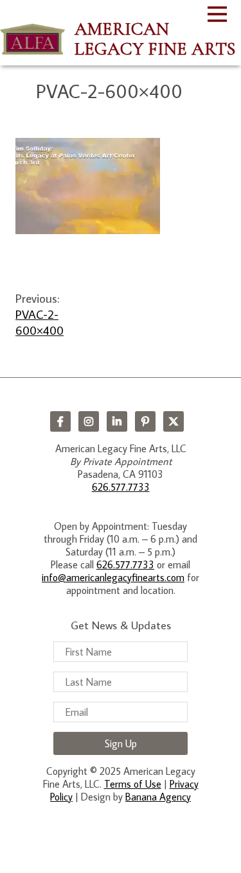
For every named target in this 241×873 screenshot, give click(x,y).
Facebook (60, 421)
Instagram (88, 421)
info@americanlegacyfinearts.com (113, 577)
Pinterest (145, 421)
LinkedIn (117, 421)
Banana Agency (158, 796)
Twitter (173, 421)
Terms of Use (132, 783)
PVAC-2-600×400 (39, 322)
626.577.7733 (121, 486)
